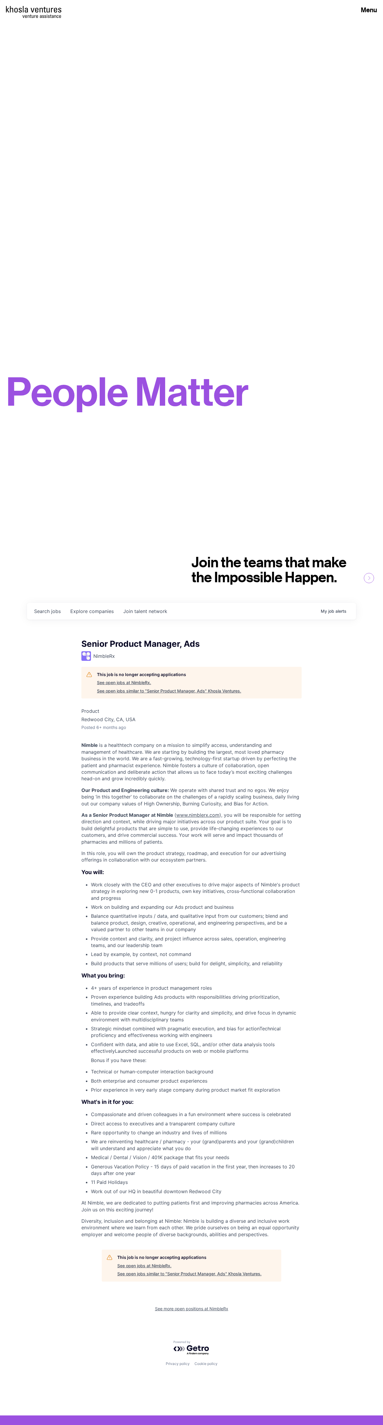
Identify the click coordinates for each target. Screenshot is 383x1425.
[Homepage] (33, 9)
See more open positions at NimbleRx (191, 1308)
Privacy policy (178, 1363)
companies (92, 611)
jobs (47, 611)
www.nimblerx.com (197, 815)
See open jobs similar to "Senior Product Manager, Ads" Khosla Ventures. (169, 690)
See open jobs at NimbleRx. (124, 682)
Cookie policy (206, 1363)
